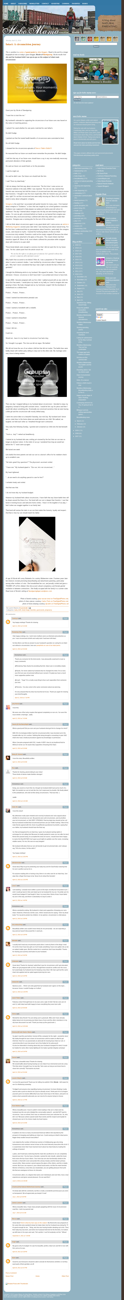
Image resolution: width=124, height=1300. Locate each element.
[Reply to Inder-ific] (66, 807)
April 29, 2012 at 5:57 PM (19, 1267)
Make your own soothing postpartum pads (112, 280)
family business (79, 200)
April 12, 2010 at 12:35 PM (20, 879)
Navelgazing (47, 55)
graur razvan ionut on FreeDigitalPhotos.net (53, 599)
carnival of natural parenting (83, 181)
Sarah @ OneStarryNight (20, 724)
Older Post (65, 1276)
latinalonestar (16, 863)
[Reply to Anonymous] (66, 655)
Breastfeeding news (83, 417)
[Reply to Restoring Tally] (66, 632)
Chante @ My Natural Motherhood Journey (26, 1187)
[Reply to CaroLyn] (66, 618)
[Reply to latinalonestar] (66, 863)
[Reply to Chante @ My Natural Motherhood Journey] (66, 1187)
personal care (78, 218)
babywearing (78, 171)
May (78, 297)
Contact (45, 4)
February (80, 424)
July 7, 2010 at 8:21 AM (19, 1212)
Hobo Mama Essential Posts (106, 168)
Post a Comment (11, 1273)
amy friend (15, 704)
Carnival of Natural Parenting (106, 176)
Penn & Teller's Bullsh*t (43, 148)
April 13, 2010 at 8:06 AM (19, 1008)
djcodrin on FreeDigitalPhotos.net (57, 604)
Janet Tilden (16, 998)
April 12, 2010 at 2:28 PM (19, 918)
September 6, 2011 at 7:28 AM (21, 1235)
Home (6, 4)
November (80, 280)
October (79, 282)
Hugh (14, 1242)
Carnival (66, 4)
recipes (76, 226)
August (79, 288)
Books (85, 4)
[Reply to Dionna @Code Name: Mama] (66, 1032)
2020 (77, 245)
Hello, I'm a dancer (83, 380)
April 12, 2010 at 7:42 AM (19, 718)
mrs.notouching (17, 924)
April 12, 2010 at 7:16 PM (22, 697)
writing (76, 234)
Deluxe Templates (51, 1294)
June (79, 294)
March (79, 421)
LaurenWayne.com (103, 178)
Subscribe (22, 4)
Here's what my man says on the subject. (34, 1223)
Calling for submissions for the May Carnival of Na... (84, 340)
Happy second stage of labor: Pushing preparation (84, 398)
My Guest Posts (102, 173)
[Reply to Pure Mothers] (66, 1106)
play (75, 221)
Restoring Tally (17, 632)
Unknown (15, 961)
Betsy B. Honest (17, 754)
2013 (77, 265)
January (80, 427)
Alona (14, 1014)
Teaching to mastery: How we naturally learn (113, 201)
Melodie (14, 940)
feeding (76, 203)
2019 (77, 248)
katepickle (15, 982)
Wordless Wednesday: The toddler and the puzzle (84, 365)
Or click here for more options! (83, 103)
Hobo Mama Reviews (104, 181)
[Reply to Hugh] (66, 1242)
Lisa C (14, 886)
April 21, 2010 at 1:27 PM (19, 1100)
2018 (77, 251)
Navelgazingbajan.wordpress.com (40, 591)
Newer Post (9, 1276)
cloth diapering (79, 190)
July (78, 291)
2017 (77, 254)
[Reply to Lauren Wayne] (66, 1078)
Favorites (76, 4)
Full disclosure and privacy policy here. (86, 155)
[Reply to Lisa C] (66, 886)
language (77, 213)
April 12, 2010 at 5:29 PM (19, 934)
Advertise (55, 4)
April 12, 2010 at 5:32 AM (19, 626)
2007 (77, 436)
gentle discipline (79, 205)
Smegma (9, 204)
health (76, 211)
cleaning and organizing (82, 186)
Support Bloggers (103, 186)
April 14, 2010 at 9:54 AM (19, 1072)
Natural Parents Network (105, 184)
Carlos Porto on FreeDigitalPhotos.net (55, 601)
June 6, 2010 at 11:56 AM (19, 1181)
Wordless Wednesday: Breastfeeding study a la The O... (85, 390)
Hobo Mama (28, 1294)
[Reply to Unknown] (66, 961)
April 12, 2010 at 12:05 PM (20, 856)
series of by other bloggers (33, 52)
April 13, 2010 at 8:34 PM (19, 1051)
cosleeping (78, 193)
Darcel (14, 1057)
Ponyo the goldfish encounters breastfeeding (83, 310)
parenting (77, 216)
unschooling (78, 228)
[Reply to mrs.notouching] (66, 925)
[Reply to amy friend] (66, 704)
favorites (33, 610)
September (81, 285)
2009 (77, 430)
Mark (13, 1258)
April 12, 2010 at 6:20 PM (19, 976)
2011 (77, 271)
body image (26, 610)
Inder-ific (15, 807)
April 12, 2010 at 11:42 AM (20, 801)
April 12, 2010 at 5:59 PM (19, 955)
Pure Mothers (16, 1106)
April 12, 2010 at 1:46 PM (19, 900)
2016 (77, 257)
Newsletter (34, 4)
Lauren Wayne (17, 1078)
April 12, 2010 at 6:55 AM (19, 649)
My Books (100, 171)
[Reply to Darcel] (66, 1057)
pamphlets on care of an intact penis (48, 645)
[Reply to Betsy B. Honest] (66, 754)
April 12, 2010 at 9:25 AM (19, 778)
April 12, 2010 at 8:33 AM (19, 748)
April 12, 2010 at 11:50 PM (20, 992)
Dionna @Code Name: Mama (22, 1032)
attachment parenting (81, 168)
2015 (77, 259)
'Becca (14, 1219)
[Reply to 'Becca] (66, 1219)
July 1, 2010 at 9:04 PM (19, 1197)
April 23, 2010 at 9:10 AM (19, 1123)
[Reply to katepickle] (66, 982)
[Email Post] (29, 608)
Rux (13, 768)
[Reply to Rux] (66, 768)
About (13, 4)
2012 (77, 268)
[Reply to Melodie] (66, 940)
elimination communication (83, 196)
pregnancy (48, 610)
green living (78, 208)
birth (19, 610)
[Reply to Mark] (66, 1258)
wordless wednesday (81, 231)
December (80, 277)
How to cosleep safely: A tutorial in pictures (112, 220)
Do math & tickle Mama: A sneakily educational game (112, 240)
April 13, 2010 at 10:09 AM (20, 1026)
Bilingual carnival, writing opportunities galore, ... (84, 412)
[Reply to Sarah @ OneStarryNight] (66, 724)
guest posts (40, 610)
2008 (77, 433)
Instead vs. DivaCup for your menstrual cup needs (112, 260)
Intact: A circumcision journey (23, 44)
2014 (77, 262)
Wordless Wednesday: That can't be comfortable (84, 347)
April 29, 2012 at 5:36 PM (19, 1251)
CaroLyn (15, 618)
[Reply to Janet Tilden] (66, 998)
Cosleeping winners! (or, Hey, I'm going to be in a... (85, 405)
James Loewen (17, 1203)
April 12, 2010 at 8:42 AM (19, 762)
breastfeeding (78, 178)
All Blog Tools (62, 1294)
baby (16, 610)
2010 (77, 274)
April (78, 300)
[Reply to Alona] (66, 1014)
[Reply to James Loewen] (66, 1203)
